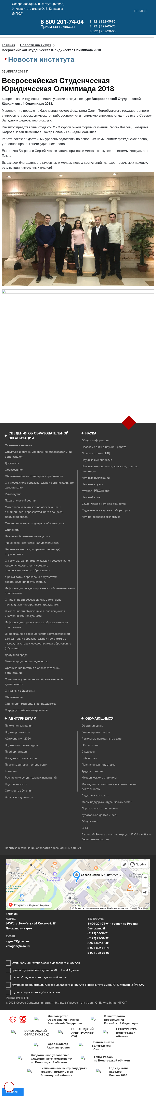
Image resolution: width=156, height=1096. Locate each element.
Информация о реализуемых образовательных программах (36, 624)
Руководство (13, 494)
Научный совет (92, 497)
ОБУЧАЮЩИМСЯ (99, 718)
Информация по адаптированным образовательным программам (40, 590)
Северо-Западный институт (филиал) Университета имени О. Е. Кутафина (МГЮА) (38, 8)
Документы (12, 463)
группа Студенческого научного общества (39, 977)
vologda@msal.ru (18, 946)
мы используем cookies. (91, 1085)
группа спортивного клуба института (36, 992)
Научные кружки (92, 484)
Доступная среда (16, 655)
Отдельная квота (16, 784)
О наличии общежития (20, 690)
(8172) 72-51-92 (98, 938)
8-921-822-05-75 (98, 948)
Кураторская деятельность (99, 815)
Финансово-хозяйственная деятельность (32, 542)
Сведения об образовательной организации (38, 435)
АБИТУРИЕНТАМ (22, 718)
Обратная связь (92, 725)
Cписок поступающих (19, 797)
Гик (26, 997)
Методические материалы (99, 777)
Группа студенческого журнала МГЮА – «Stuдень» (45, 970)
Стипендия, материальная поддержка (30, 703)
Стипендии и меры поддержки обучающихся (35, 523)
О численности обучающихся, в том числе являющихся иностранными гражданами (33, 601)
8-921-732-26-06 (98, 953)
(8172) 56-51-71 (98, 933)
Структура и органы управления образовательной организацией (38, 453)
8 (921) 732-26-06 (103, 31)
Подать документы (17, 732)
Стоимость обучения (18, 790)
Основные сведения (18, 445)
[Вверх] (9, 1087)
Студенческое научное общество (104, 503)
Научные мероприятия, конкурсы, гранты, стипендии (110, 468)
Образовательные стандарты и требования (34, 476)
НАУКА (90, 433)
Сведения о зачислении (21, 758)
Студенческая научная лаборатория (106, 510)
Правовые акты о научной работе (104, 447)
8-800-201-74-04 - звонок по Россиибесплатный (113, 925)
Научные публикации (96, 477)
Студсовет (88, 751)
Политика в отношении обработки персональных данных (43, 848)
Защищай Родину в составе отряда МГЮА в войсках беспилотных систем (117, 836)
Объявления (90, 745)
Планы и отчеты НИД (96, 453)
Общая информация (95, 440)
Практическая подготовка (98, 764)
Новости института (35, 45)
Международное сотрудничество (27, 661)
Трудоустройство (93, 771)
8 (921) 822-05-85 (103, 21)
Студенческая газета (95, 795)
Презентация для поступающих (26, 764)
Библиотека (89, 758)
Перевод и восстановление (100, 808)
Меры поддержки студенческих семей (107, 802)
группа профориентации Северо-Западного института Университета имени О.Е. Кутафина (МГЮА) (78, 984)
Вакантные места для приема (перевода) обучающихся (32, 551)
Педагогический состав (20, 500)
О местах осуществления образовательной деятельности (34, 681)
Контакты (11, 771)
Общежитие (90, 821)
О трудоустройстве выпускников (26, 710)
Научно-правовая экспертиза (101, 516)
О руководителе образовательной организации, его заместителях (39, 484)
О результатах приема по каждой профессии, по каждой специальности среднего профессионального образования (37, 565)
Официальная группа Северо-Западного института (46, 963)
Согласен (12, 1092)
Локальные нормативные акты (102, 738)
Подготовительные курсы (21, 745)
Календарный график (96, 732)
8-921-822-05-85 (98, 943)
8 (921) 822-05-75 (103, 26)
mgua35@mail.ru (17, 941)
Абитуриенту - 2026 (18, 738)
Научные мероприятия (97, 460)
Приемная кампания (18, 725)
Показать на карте (19, 928)
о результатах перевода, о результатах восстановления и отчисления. (31, 579)
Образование (14, 469)
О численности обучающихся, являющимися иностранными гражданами (35, 613)
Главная (8, 45)
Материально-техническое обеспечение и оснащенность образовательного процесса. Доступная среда (34, 512)
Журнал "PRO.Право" (96, 490)
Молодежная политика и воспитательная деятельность (109, 786)
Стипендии (12, 529)
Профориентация (16, 751)
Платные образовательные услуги (27, 536)
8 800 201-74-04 (62, 21)
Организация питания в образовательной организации (32, 670)
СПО (85, 828)
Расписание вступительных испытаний (31, 777)
